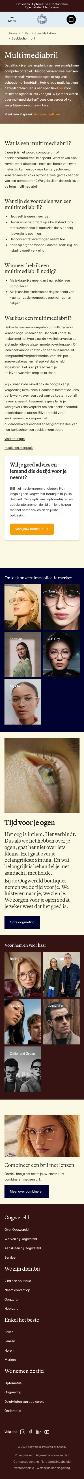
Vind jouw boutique (29, 529)
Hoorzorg (11, 1309)
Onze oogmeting (22, 922)
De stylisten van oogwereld (24, 1402)
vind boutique (14, 439)
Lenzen (9, 1341)
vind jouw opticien (46, 114)
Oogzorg (11, 1299)
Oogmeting (12, 1392)
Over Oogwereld (16, 1230)
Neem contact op (17, 1290)
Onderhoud (12, 1411)
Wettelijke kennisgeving (53, 1468)
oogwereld (34, 1447)
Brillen (26, 33)
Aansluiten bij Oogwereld (22, 1248)
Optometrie (13, 1383)
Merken (10, 1360)
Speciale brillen (45, 33)
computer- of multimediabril (52, 327)
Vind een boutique (17, 1281)
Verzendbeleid (24, 1468)
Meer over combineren (26, 1191)
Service (9, 1257)
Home (13, 33)
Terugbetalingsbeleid (56, 1462)
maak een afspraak (18, 448)
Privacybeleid (24, 1455)
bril (61, 88)
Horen (8, 1350)
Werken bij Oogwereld (20, 1239)
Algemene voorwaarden (52, 1455)
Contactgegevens (26, 1462)
